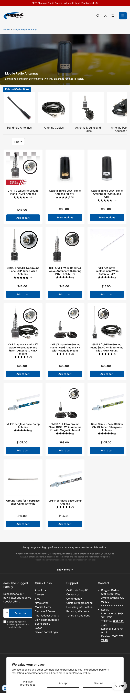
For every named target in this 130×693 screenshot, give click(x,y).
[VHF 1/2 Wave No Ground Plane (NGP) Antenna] (23, 169)
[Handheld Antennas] (19, 108)
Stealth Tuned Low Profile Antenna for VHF (65, 192)
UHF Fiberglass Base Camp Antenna (65, 502)
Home (6, 29)
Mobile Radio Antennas (25, 29)
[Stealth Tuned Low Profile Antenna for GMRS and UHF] (107, 169)
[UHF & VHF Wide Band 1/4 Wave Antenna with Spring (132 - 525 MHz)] (65, 246)
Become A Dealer (45, 611)
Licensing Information (79, 607)
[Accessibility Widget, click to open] (5, 688)
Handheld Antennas (19, 127)
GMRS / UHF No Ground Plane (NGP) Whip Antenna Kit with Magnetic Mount (64, 427)
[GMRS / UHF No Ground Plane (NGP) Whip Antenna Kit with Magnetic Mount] (65, 402)
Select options (65, 217)
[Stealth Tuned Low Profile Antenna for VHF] (65, 169)
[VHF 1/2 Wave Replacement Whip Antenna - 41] (107, 246)
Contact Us (73, 594)
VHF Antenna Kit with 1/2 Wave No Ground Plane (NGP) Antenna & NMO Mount (23, 349)
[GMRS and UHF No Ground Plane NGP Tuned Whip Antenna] (23, 246)
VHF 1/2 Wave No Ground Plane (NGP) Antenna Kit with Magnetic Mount (65, 347)
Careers (40, 594)
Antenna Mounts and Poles (88, 129)
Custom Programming (79, 602)
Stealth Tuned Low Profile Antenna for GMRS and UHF (107, 193)
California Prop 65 (77, 590)
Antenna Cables (54, 127)
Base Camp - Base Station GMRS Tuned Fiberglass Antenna (107, 427)
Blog (37, 598)
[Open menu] (123, 15)
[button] (23, 197)
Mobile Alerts (43, 607)
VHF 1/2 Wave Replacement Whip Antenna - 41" (106, 271)
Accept (63, 683)
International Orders (47, 615)
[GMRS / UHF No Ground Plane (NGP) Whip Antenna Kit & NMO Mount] (107, 323)
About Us (40, 590)
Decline (98, 683)
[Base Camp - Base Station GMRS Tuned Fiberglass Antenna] (107, 402)
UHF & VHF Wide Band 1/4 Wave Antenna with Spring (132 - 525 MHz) (65, 271)
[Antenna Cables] (54, 108)
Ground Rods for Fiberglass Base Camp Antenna (23, 502)
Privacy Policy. (82, 673)
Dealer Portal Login (46, 632)
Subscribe (20, 613)
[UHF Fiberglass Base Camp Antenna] (65, 479)
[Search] (98, 15)
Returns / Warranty (77, 611)
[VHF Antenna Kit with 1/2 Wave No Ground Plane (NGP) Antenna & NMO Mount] (23, 323)
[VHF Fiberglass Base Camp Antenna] (23, 402)
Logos (38, 627)
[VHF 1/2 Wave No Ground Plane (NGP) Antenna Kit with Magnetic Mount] (65, 323)
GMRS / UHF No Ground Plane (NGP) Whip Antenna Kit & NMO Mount (106, 347)
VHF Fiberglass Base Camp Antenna (23, 425)
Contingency (74, 598)
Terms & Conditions (78, 615)
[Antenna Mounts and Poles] (88, 108)
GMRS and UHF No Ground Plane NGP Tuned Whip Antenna (23, 271)
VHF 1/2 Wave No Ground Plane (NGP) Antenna (23, 192)
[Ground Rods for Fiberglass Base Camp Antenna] (23, 479)
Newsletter (41, 602)
